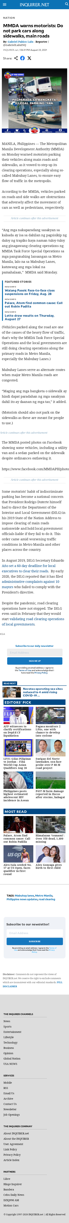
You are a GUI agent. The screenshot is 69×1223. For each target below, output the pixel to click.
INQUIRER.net (10, 49)
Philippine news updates (22, 899)
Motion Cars (10, 1205)
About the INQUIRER (16, 1138)
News (6, 1021)
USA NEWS (10, 1064)
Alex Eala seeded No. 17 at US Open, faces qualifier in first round (17, 869)
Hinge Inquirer (12, 1184)
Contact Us (10, 1104)
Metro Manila (43, 895)
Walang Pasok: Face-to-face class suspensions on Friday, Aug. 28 (30, 292)
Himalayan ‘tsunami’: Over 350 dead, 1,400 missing (50, 838)
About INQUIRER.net (16, 1133)
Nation (9, 17)
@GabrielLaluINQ (14, 45)
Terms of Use (25, 670)
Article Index (11, 1160)
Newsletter (10, 1109)
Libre (6, 1179)
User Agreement (13, 1144)
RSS (5, 1088)
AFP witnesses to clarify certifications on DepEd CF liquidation (17, 731)
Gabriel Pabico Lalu (20, 41)
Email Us (8, 1093)
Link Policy (10, 1149)
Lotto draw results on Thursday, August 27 (29, 317)
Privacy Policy (40, 672)
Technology (10, 1042)
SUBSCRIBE (34, 941)
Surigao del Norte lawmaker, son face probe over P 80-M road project (48, 763)
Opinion (8, 1053)
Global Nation (11, 1058)
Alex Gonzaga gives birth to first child (49, 866)
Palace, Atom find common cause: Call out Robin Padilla (34, 304)
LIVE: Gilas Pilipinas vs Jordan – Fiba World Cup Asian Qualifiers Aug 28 (17, 763)
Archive (8, 1098)
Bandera (8, 1189)
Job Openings (11, 1114)
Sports (7, 1026)
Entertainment (12, 1032)
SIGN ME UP (35, 661)
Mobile (7, 1082)
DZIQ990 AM (11, 1200)
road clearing (47, 899)
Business (8, 1048)
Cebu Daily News (13, 1195)
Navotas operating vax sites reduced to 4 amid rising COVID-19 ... (43, 692)
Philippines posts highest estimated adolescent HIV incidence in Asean (16, 795)
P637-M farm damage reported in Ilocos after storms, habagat (50, 794)
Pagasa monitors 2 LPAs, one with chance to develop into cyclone (48, 731)
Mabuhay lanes (24, 895)
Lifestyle (8, 1037)
